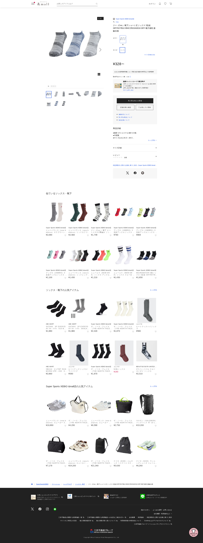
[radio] (123, 40)
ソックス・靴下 (80, 484)
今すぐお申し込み (128, 90)
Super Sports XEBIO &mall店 (125, 19)
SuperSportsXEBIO (42, 484)
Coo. (117, 22)
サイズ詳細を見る (149, 54)
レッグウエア (67, 484)
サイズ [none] (115, 50)
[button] (75, 49)
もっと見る (151, 140)
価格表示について (124, 114)
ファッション (56, 484)
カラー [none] (115, 38)
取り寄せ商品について (125, 117)
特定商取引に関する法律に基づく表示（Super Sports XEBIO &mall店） (134, 165)
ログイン (152, 4)
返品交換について (124, 120)
